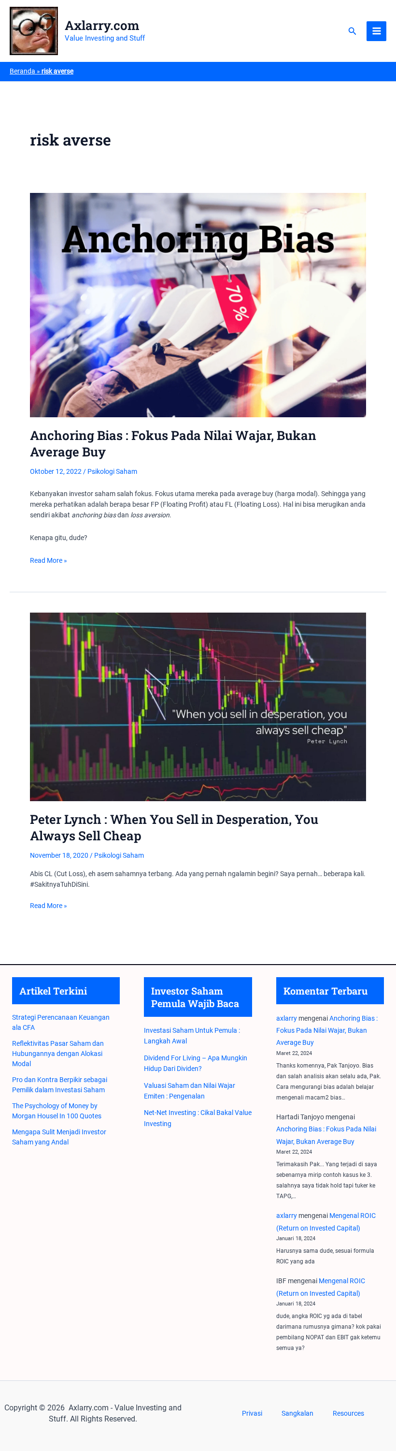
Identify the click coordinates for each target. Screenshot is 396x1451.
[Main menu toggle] (376, 31)
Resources (348, 1413)
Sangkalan (297, 1413)
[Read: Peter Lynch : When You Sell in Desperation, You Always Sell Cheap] (198, 706)
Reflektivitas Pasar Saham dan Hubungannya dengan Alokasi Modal (58, 1054)
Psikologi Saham (112, 471)
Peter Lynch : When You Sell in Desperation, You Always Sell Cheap (174, 827)
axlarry (286, 1018)
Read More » (48, 561)
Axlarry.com (102, 25)
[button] (352, 31)
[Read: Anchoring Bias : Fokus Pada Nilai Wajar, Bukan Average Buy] (198, 304)
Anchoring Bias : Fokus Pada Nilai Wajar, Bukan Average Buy (173, 443)
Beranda (22, 71)
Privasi (252, 1413)
